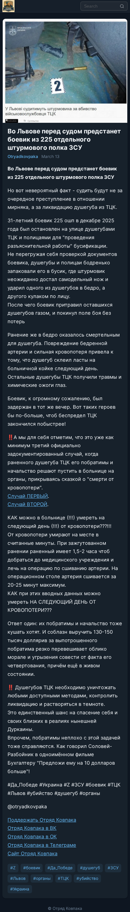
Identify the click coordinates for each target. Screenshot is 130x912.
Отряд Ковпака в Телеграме (42, 845)
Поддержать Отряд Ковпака (42, 820)
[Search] (122, 6)
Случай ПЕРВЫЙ (28, 496)
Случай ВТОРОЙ (27, 504)
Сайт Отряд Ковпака (32, 853)
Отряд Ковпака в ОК (32, 836)
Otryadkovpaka (23, 156)
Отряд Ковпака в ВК (32, 828)
